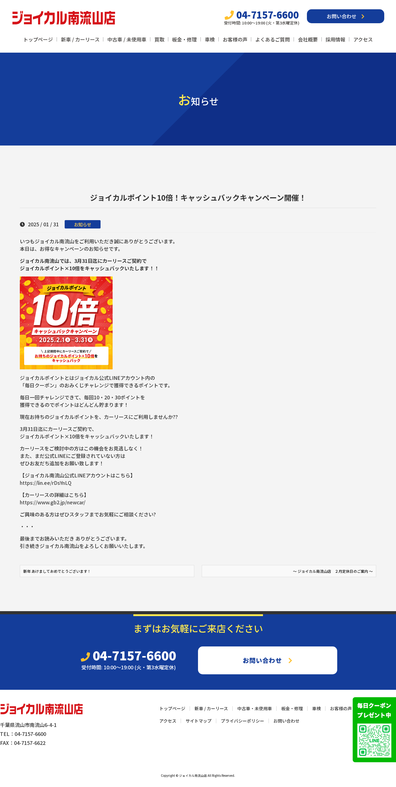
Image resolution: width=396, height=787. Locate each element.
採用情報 (335, 39)
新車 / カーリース (80, 39)
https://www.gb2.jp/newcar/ (52, 502)
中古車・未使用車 (254, 708)
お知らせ (82, 224)
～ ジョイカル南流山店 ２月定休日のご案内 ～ (333, 571)
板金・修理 (184, 39)
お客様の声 (235, 39)
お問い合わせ (344, 16)
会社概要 (308, 39)
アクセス (363, 39)
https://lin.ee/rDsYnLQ (45, 482)
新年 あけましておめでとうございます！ (57, 571)
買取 (159, 39)
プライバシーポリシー (242, 721)
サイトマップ (199, 721)
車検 (210, 39)
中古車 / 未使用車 (126, 39)
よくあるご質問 (272, 39)
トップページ (38, 39)
